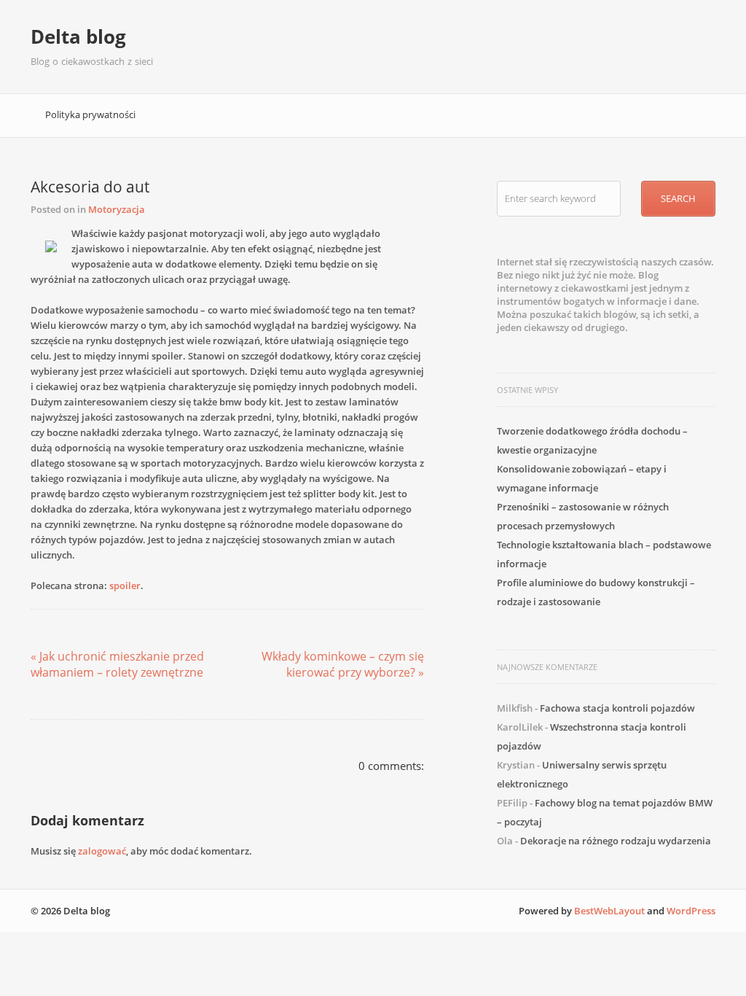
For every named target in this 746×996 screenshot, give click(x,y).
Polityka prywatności (90, 114)
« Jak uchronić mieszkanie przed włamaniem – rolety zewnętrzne (117, 664)
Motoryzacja (116, 209)
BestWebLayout (609, 910)
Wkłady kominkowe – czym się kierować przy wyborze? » (343, 664)
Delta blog (78, 36)
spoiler (125, 585)
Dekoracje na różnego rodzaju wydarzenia (615, 840)
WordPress (691, 910)
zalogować (102, 850)
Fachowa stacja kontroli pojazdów (617, 708)
